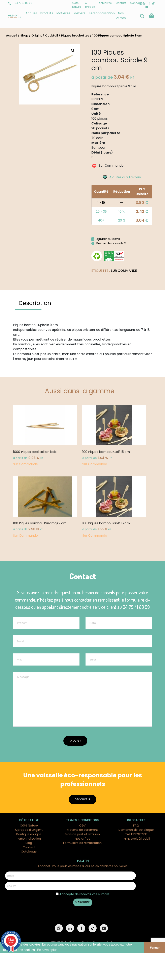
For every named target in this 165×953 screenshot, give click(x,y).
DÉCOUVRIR (82, 799)
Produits (46, 13)
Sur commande (124, 270)
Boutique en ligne (28, 834)
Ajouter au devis (108, 239)
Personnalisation (102, 13)
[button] (72, 50)
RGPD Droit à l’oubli (136, 839)
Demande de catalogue (136, 830)
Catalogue (29, 852)
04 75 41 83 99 (23, 3)
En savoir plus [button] (47, 950)
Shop (24, 35)
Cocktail (51, 35)
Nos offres (121, 15)
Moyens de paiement (82, 830)
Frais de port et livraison (82, 834)
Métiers (79, 13)
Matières (63, 13)
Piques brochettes (75, 35)
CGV (82, 825)
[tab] (34, 303)
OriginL (36, 35)
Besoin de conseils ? (111, 243)
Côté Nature (29, 825)
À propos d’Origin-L (29, 830)
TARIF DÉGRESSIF (136, 834)
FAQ (136, 825)
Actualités (105, 3)
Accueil (31, 13)
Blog (29, 843)
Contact (121, 3)
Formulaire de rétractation (82, 843)
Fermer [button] (154, 947)
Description (35, 303)
